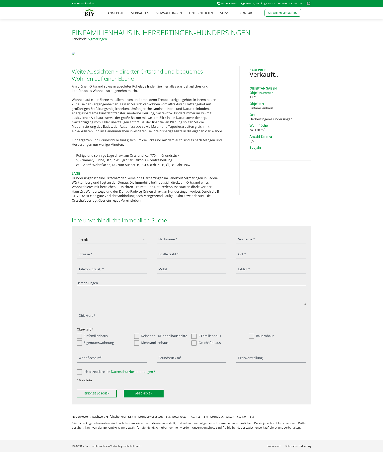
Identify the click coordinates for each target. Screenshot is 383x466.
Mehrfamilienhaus (155, 343)
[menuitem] (116, 13)
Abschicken (143, 393)
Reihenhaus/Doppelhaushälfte (164, 336)
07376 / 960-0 (229, 3)
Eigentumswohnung (99, 343)
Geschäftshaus (209, 343)
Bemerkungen (87, 283)
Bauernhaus (265, 336)
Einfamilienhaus (96, 336)
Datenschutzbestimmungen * (133, 371)
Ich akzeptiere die (120, 371)
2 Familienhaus (209, 336)
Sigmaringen (97, 39)
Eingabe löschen (96, 393)
